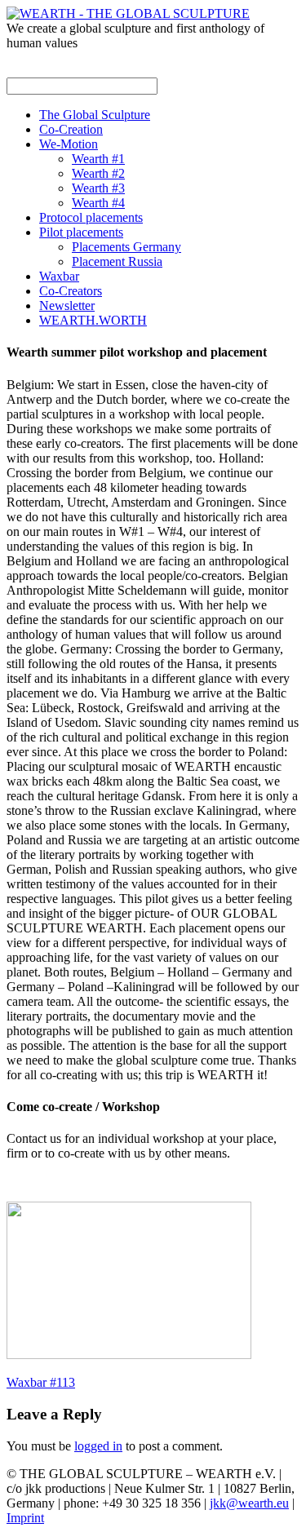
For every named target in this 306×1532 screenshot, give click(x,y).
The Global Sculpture (94, 115)
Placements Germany (126, 247)
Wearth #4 (98, 203)
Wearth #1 (98, 159)
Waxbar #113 (41, 1382)
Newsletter (67, 305)
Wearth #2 (98, 173)
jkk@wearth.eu (249, 1503)
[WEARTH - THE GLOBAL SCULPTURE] (128, 13)
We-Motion (68, 144)
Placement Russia (117, 261)
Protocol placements (91, 217)
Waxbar (59, 276)
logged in (98, 1446)
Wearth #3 (98, 188)
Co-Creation (71, 129)
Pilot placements (81, 232)
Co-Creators (70, 291)
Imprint (25, 1518)
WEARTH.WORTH (93, 320)
